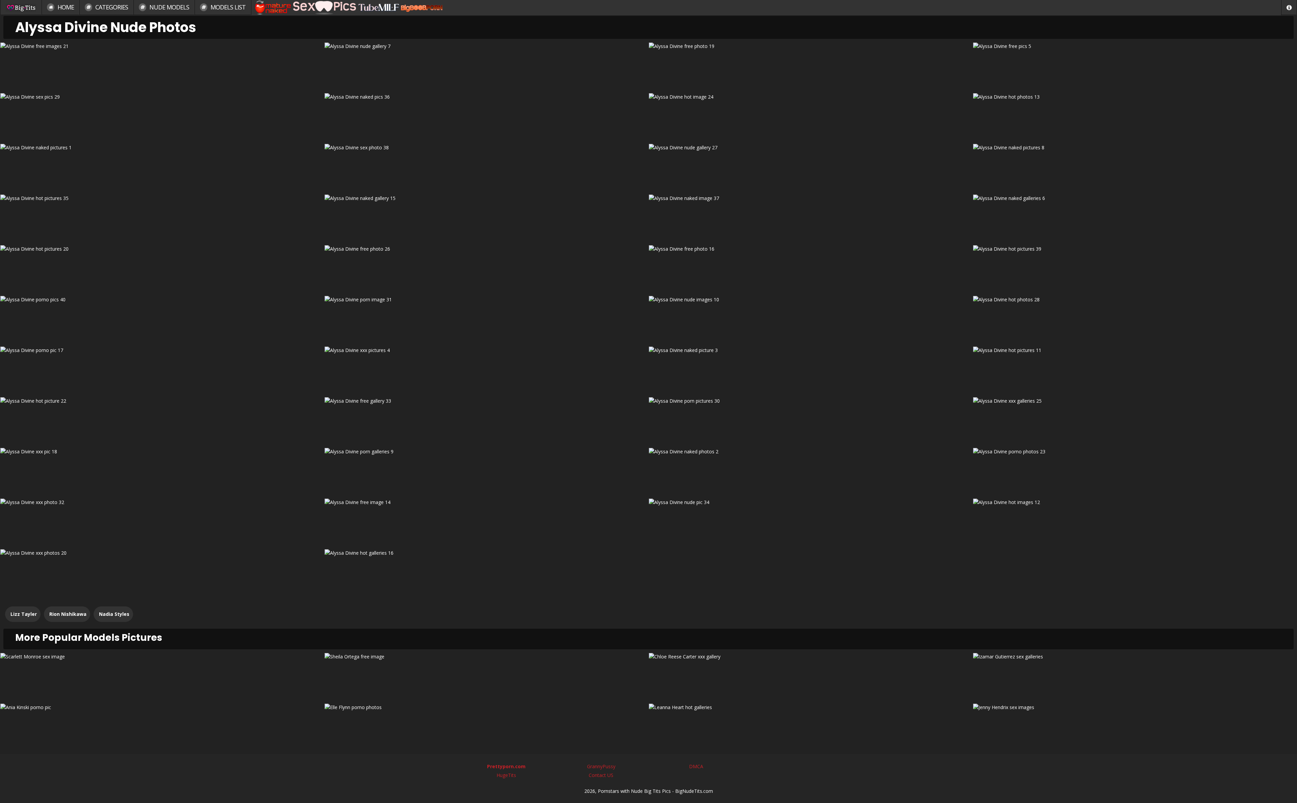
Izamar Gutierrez (1135, 676)
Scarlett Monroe (162, 676)
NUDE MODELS (168, 7)
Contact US (601, 775)
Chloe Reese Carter (810, 676)
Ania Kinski (162, 726)
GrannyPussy (601, 766)
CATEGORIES (111, 7)
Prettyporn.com (506, 766)
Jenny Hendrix (1135, 726)
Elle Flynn (486, 726)
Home (65, 7)
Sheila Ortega (486, 676)
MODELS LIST (227, 7)
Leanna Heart (811, 726)
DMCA (696, 766)
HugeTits (506, 775)
